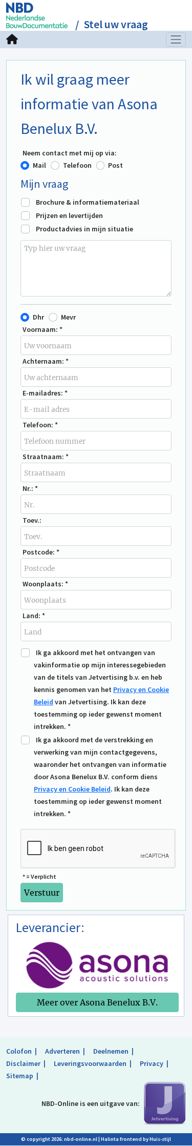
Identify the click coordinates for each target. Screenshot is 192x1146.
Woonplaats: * (45, 583)
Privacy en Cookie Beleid (72, 789)
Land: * (34, 615)
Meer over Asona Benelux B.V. (97, 1002)
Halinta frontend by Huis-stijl (136, 1139)
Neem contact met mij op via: (70, 152)
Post (115, 165)
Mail (39, 165)
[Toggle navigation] (176, 39)
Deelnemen (111, 1051)
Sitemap (19, 1075)
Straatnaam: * (46, 456)
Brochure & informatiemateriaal (87, 202)
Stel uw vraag (116, 24)
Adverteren (62, 1051)
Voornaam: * (42, 329)
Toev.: (32, 520)
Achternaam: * (46, 361)
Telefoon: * (40, 424)
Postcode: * (41, 552)
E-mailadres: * (45, 393)
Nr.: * (30, 488)
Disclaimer (23, 1063)
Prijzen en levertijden (69, 215)
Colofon (19, 1051)
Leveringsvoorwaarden (90, 1063)
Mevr (68, 317)
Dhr (38, 317)
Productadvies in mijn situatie (84, 228)
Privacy (151, 1063)
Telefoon (77, 165)
